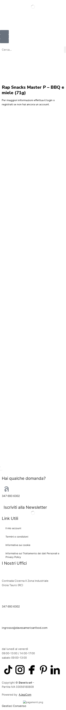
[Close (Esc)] (0, 466)
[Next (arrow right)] (1, 470)
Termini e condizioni (17, 536)
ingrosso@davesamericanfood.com (24, 627)
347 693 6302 (11, 496)
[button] (4, 36)
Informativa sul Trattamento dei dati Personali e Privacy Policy (32, 555)
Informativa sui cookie (18, 545)
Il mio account (13, 528)
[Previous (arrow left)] (0, 470)
